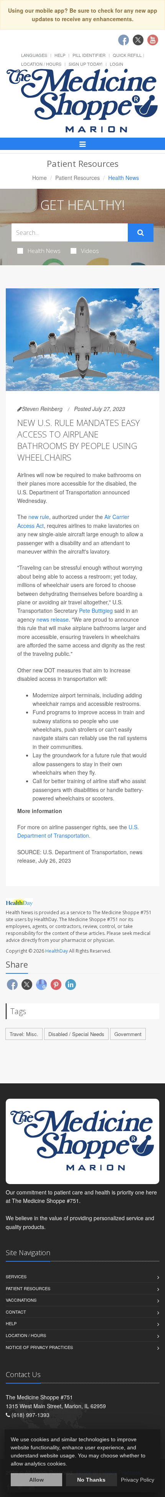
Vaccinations (21, 1300)
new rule (38, 517)
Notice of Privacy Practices (39, 1347)
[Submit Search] (140, 232)
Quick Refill (127, 55)
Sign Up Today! (85, 64)
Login (116, 64)
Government (128, 1034)
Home (39, 177)
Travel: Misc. (24, 1034)
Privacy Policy (137, 1480)
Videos (90, 250)
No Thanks (91, 1480)
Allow (36, 1480)
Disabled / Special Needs (76, 1034)
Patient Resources (77, 177)
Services (16, 1276)
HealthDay (56, 951)
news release (52, 619)
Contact (16, 1312)
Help (59, 55)
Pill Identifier (89, 55)
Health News (44, 250)
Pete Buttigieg (96, 610)
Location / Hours (41, 64)
